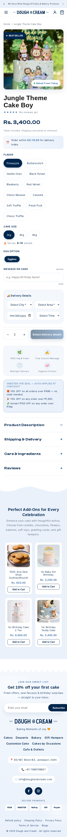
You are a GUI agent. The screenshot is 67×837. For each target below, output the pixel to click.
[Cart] (62, 12)
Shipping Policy (33, 820)
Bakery (36, 737)
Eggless (12, 259)
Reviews (12, 468)
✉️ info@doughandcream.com (33, 779)
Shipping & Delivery (22, 439)
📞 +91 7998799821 (33, 769)
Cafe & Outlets (33, 749)
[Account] (55, 12)
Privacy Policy (53, 820)
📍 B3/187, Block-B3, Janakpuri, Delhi (33, 759)
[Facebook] (29, 791)
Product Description (24, 425)
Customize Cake (17, 743)
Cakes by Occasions (46, 743)
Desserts (22, 737)
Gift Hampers (54, 737)
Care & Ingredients (22, 454)
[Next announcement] (63, 4)
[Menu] (6, 12)
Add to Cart (18, 589)
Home (7, 24)
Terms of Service (29, 825)
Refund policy (13, 820)
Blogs (45, 825)
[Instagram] (38, 791)
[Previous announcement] (4, 4)
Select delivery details (47, 334)
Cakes (8, 737)
